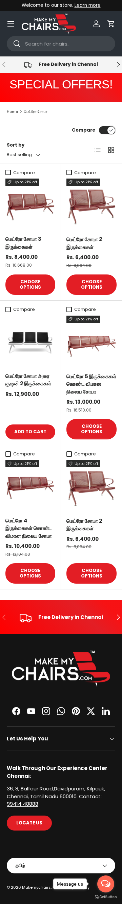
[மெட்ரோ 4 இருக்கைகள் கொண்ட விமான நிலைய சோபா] (30, 485)
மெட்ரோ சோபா (35, 111)
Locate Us (29, 823)
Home (12, 111)
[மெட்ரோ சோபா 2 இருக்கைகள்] (91, 204)
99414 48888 (22, 803)
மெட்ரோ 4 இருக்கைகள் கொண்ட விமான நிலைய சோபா (28, 528)
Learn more (88, 5)
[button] (111, 23)
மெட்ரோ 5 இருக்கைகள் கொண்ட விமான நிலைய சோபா (91, 384)
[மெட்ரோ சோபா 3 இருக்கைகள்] (30, 204)
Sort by (15, 145)
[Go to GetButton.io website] (106, 897)
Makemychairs (36, 887)
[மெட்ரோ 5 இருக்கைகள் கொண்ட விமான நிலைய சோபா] (91, 341)
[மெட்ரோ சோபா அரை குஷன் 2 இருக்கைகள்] (30, 341)
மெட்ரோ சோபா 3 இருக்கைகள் (23, 242)
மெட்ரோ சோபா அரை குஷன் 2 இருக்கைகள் (28, 379)
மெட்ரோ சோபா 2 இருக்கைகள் (84, 243)
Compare (83, 130)
